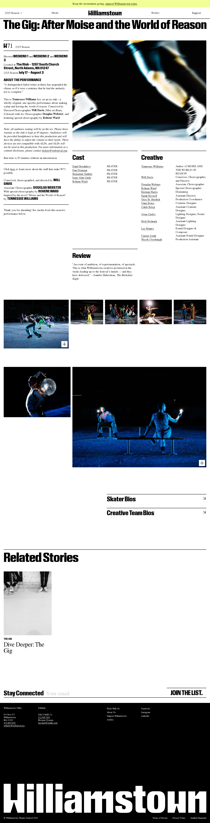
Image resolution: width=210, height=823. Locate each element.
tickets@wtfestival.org (54, 150)
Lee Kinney (147, 228)
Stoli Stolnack (149, 221)
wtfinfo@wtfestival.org (14, 725)
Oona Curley (148, 214)
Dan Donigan (79, 170)
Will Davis (147, 177)
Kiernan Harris (149, 191)
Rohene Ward (79, 181)
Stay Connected (24, 693)
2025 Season (12, 12)
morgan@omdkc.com (47, 723)
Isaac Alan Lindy (81, 177)
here (12, 169)
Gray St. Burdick (150, 199)
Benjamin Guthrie (82, 173)
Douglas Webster (150, 184)
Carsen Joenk (148, 235)
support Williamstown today (121, 3)
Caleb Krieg (148, 206)
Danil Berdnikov (81, 166)
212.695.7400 (44, 717)
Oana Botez (147, 203)
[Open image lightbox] (64, 344)
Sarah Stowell (149, 195)
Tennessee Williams (152, 166)
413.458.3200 (10, 723)
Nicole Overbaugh (151, 239)
